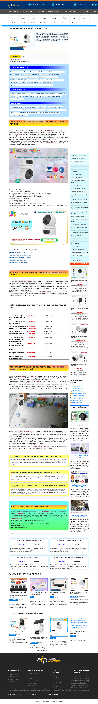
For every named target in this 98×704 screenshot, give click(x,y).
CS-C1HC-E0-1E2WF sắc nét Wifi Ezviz (79, 309)
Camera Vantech (33, 681)
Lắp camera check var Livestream (18, 77)
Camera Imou (32, 683)
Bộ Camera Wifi (12, 681)
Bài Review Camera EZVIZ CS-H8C (79, 456)
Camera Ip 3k (74, 171)
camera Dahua (76, 387)
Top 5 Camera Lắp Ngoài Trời (45, 85)
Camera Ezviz (32, 686)
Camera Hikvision (33, 673)
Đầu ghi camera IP (76, 402)
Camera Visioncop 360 (76, 260)
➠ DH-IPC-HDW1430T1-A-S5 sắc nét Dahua (78, 593)
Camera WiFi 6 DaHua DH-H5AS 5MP (78, 632)
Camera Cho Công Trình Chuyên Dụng (79, 195)
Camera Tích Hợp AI (76, 397)
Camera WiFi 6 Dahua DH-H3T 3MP (59, 634)
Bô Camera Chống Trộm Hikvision (51, 112)
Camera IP (56, 677)
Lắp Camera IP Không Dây (78, 393)
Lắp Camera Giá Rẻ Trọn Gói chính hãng (36, 110)
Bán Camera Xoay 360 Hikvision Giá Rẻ (79, 256)
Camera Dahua (32, 678)
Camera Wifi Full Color (35, 96)
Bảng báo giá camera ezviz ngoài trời (55, 72)
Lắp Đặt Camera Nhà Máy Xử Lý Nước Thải (79, 485)
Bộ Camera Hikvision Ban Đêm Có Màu (56, 110)
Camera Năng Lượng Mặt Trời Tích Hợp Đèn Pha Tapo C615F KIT (38, 638)
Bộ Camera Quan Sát (78, 385)
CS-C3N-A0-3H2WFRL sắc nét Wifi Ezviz (79, 337)
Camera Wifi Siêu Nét (76, 168)
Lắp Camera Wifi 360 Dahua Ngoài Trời (79, 208)
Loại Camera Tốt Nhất (33, 77)
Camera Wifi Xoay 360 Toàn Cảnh (79, 249)
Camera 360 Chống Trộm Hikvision (79, 252)
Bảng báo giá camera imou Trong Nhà (19, 72)
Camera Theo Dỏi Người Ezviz (78, 158)
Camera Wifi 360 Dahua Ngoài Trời (18, 93)
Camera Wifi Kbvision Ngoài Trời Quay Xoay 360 (79, 212)
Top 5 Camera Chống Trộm (17, 79)
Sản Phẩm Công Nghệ (54, 11)
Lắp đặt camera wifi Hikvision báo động (79, 203)
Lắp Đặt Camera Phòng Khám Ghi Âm (18, 596)
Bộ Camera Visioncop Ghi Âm (17, 110)
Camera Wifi (40, 11)
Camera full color (58, 686)
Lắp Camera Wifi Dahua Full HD (58, 93)
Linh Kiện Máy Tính (14, 112)
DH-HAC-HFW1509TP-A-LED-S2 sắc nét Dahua (38, 593)
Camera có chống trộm (77, 191)
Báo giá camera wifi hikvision (37, 72)
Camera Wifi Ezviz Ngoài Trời (78, 165)
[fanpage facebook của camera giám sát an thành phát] (92, 5)
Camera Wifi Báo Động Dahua (78, 224)
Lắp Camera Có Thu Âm (77, 392)
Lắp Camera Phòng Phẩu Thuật (78, 188)
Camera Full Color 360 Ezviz (77, 161)
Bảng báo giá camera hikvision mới (49, 77)
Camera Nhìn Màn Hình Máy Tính (79, 199)
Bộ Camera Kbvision (13, 677)
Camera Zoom (57, 680)
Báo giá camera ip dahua (16, 74)
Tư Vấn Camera (84, 11)
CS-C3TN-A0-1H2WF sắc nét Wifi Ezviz (78, 365)
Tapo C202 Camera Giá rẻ (17, 632)
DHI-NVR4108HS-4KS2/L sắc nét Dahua (58, 593)
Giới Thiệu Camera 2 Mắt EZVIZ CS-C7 (79, 424)
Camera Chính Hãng (14, 11)
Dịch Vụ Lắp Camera (70, 11)
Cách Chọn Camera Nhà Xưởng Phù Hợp (79, 516)
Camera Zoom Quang (77, 395)
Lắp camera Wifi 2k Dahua (16, 99)
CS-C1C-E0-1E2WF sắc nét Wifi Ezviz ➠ (79, 281)
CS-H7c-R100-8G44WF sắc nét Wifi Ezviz (28, 28)
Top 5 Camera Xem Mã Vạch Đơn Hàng (53, 79)
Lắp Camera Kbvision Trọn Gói (55, 107)
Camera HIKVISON (77, 388)
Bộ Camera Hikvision (13, 674)
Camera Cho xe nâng (76, 177)
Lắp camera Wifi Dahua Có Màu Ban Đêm (39, 93)
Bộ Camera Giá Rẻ (28, 11)
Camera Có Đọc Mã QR (76, 174)
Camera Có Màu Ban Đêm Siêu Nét (34, 79)
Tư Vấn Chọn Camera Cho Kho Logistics (78, 181)
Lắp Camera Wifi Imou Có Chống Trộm (52, 96)
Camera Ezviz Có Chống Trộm (78, 155)
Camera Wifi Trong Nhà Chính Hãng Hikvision (80, 220)
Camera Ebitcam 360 (76, 246)
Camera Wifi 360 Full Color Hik (78, 240)
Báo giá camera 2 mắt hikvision (54, 74)
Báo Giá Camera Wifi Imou (77, 216)
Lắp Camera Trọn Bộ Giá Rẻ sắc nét (19, 115)
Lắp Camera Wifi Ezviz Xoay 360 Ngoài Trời (79, 236)
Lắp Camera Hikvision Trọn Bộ (39, 107)
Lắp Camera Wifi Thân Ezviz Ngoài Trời (19, 96)
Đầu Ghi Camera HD (76, 400)
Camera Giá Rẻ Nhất (76, 185)
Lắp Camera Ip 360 (75, 243)
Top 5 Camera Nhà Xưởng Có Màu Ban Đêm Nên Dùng (23, 85)
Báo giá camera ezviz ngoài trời (45, 82)
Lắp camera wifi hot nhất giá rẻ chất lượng (20, 107)
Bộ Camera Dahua (13, 679)
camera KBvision (77, 390)
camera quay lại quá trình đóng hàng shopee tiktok (23, 82)
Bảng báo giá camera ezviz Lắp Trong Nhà (34, 74)
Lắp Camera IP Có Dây (77, 399)
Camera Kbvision (33, 676)
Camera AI (56, 675)
